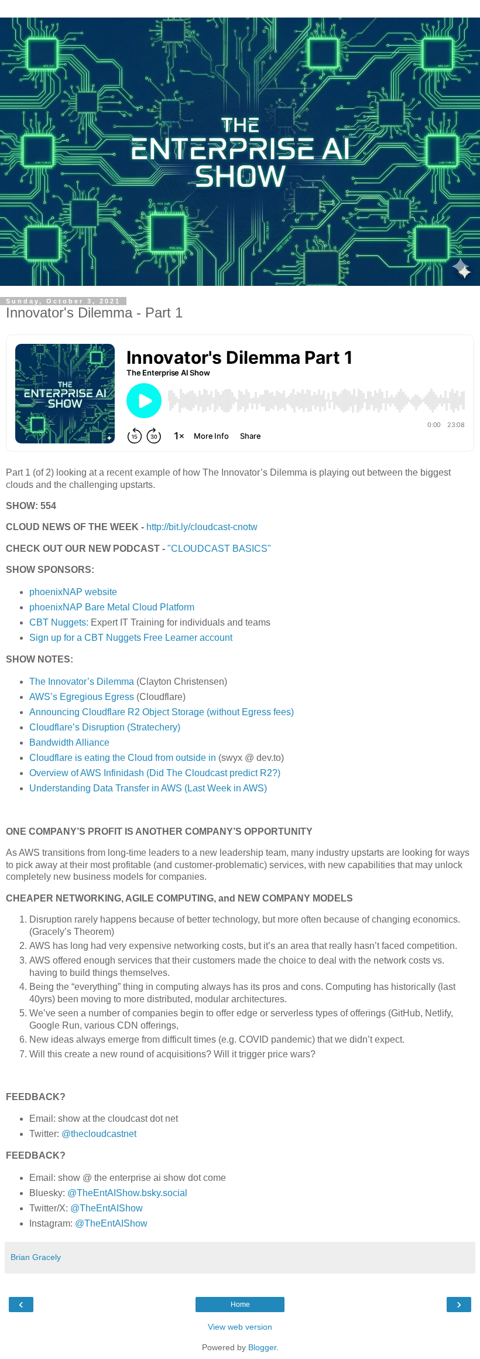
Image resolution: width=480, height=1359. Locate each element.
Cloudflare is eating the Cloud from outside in (122, 758)
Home (240, 1304)
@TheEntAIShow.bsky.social (127, 1193)
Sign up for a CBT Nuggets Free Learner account (130, 638)
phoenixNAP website (73, 592)
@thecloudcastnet (98, 1134)
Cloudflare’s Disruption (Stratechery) (104, 727)
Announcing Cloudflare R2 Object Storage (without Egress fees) (161, 712)
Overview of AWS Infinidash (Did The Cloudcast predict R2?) (154, 773)
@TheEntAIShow (106, 1208)
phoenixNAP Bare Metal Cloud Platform (111, 607)
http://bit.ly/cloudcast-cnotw (202, 527)
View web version (240, 1326)
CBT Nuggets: (58, 622)
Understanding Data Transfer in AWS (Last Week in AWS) (148, 788)
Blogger (262, 1347)
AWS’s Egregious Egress (81, 697)
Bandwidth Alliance (69, 742)
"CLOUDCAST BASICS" (219, 549)
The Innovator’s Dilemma (81, 682)
